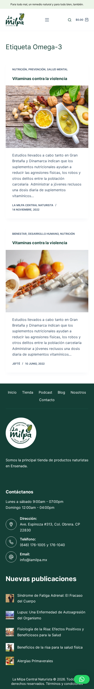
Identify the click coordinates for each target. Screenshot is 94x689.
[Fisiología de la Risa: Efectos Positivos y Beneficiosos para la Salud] (10, 632)
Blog (61, 392)
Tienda (27, 392)
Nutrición (19, 69)
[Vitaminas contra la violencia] (47, 116)
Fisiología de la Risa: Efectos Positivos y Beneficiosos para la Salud (50, 632)
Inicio (12, 392)
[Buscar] (69, 20)
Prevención (36, 69)
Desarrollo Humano (43, 233)
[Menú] (47, 20)
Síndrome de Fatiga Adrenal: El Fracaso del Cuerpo (50, 598)
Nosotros (78, 392)
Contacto (47, 400)
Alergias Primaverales (35, 661)
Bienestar (19, 233)
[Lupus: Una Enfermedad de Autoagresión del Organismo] (10, 615)
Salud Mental (57, 69)
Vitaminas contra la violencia (39, 78)
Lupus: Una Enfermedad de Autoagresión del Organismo (51, 615)
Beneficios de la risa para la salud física (50, 647)
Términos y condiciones (64, 684)
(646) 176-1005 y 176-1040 (42, 545)
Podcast (45, 392)
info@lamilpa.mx (33, 560)
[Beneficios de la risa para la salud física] (10, 647)
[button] (82, 679)
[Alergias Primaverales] (10, 661)
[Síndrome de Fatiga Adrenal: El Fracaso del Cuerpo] (10, 598)
